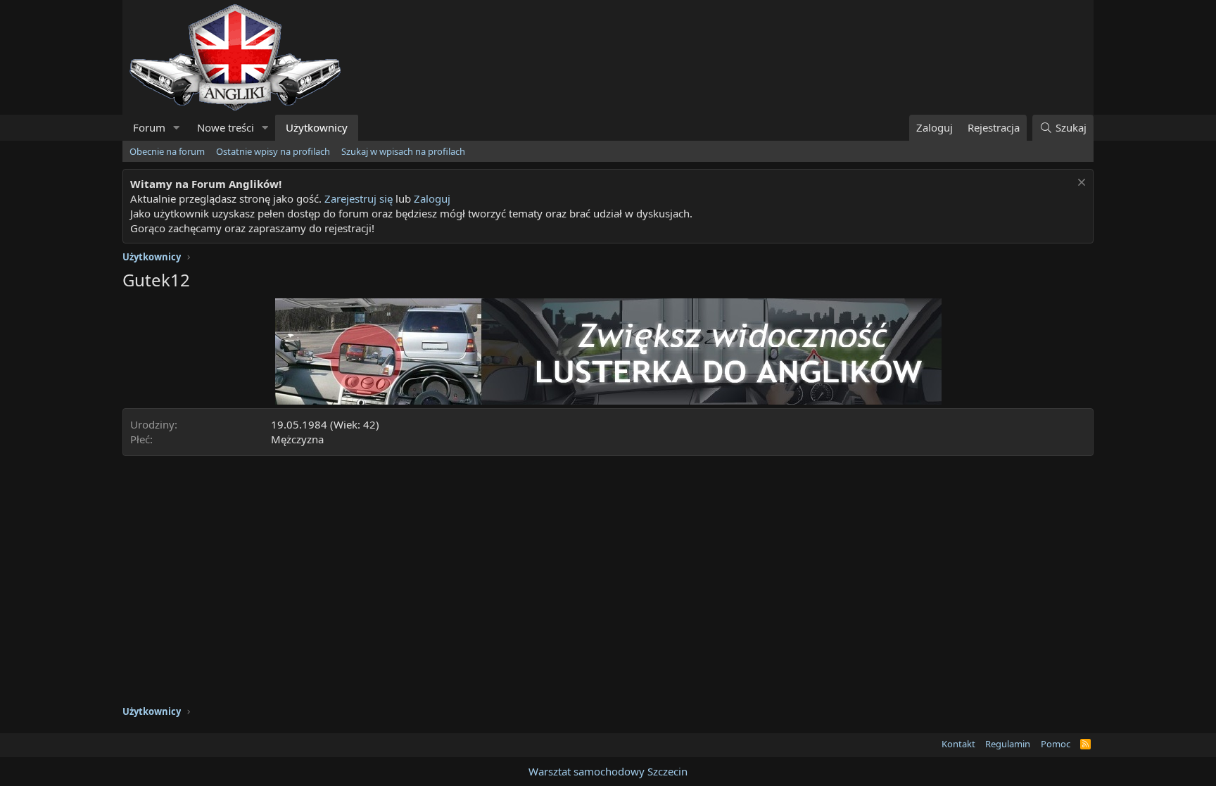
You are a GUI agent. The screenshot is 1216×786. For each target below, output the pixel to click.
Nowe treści (225, 127)
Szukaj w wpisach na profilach (403, 151)
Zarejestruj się (358, 198)
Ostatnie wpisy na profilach (273, 151)
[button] (176, 128)
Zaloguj (432, 198)
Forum (149, 127)
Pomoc (1055, 743)
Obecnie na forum (167, 151)
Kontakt (958, 743)
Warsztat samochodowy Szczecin (608, 771)
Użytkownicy (317, 127)
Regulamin (1007, 743)
